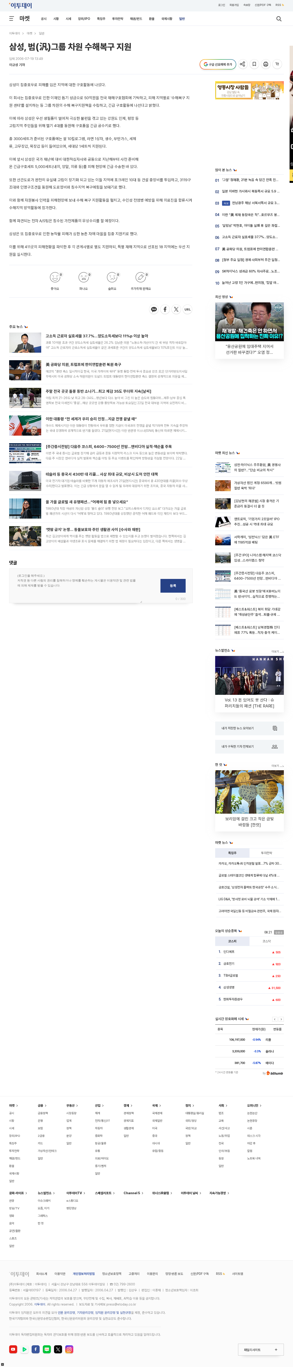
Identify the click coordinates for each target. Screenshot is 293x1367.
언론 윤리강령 (66, 1312)
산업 (97, 1105)
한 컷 (40, 1223)
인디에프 (228, 952)
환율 (152, 19)
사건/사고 (224, 1128)
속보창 (246, 5)
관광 (11, 1200)
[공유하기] (243, 64)
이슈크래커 (44, 1200)
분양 (68, 1136)
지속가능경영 (217, 1193)
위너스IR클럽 (160, 1193)
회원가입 (234, 5)
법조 (221, 1113)
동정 (221, 1158)
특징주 (101, 19)
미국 (154, 1128)
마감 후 (251, 1143)
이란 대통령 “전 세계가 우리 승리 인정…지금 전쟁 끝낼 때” (91, 419)
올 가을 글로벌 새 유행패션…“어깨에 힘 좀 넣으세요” (87, 502)
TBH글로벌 (230, 975)
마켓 (24, 18)
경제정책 (129, 1113)
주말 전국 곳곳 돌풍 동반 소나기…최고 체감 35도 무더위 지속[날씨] (98, 391)
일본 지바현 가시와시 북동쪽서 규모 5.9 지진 (252, 191)
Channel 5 (132, 1193)
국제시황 (166, 19)
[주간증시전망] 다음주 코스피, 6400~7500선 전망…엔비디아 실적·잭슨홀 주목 (109, 446)
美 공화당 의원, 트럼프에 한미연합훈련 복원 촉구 (83, 364)
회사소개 (41, 1274)
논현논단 (252, 1113)
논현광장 (252, 1120)
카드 (40, 1143)
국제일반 (157, 1120)
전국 (221, 1143)
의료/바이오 (102, 1158)
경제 (126, 1105)
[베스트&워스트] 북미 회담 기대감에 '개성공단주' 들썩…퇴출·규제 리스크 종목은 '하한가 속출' (257, 614)
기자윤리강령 (85, 1312)
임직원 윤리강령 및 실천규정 (113, 1312)
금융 (40, 1105)
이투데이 (14, 33)
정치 (188, 1105)
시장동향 (71, 1113)
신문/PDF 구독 (263, 5)
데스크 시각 (253, 1136)
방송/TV (14, 1208)
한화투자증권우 (233, 999)
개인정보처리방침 (84, 1274)
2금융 (41, 1136)
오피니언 (252, 1105)
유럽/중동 (157, 1151)
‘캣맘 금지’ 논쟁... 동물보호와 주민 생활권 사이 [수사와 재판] (93, 529)
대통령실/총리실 (194, 1113)
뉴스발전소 (45, 1193)
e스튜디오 (72, 1200)
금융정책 (43, 1113)
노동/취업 (224, 1136)
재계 (97, 1113)
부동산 (70, 1105)
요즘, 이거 (43, 1208)
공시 (43, 19)
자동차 (99, 1128)
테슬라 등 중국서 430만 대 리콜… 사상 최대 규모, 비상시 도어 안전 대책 (102, 474)
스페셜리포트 (103, 1193)
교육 (221, 1120)
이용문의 (152, 1274)
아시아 (156, 1143)
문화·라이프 (16, 1193)
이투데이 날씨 (189, 1193)
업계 (68, 1120)
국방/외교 (191, 1128)
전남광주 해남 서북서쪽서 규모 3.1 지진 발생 (258, 203)
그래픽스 (43, 1216)
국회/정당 (191, 1120)
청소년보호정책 (111, 1274)
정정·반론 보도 (174, 1274)
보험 (40, 1128)
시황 (56, 19)
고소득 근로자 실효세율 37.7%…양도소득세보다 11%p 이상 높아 (97, 336)
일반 (182, 19)
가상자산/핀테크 (47, 1151)
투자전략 (117, 19)
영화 (11, 1216)
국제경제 (157, 1113)
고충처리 (134, 1274)
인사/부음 (224, 1151)
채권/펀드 (136, 19)
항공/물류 (100, 1143)
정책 (68, 1128)
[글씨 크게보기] (277, 64)
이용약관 (59, 1274)
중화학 (99, 1136)
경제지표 (129, 1120)
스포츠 (13, 1238)
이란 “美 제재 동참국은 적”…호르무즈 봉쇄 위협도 (256, 215)
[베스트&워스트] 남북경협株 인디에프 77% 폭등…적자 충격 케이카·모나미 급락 (257, 632)
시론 (249, 1128)
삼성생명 (228, 987)
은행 (40, 1120)
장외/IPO (84, 19)
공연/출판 (14, 1231)
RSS (278, 5)
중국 (154, 1136)
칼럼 (249, 1151)
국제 (155, 1105)
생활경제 (129, 1128)
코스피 (232, 941)
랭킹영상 (71, 1208)
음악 (11, 1223)
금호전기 (228, 963)
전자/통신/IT (102, 1120)
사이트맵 (237, 1274)
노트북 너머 (253, 1158)
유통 (97, 1151)
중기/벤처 (100, 1166)
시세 (68, 19)
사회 (221, 1105)
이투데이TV (74, 1193)
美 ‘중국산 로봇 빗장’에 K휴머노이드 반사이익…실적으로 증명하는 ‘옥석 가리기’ (257, 596)
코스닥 (267, 941)
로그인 (221, 5)
